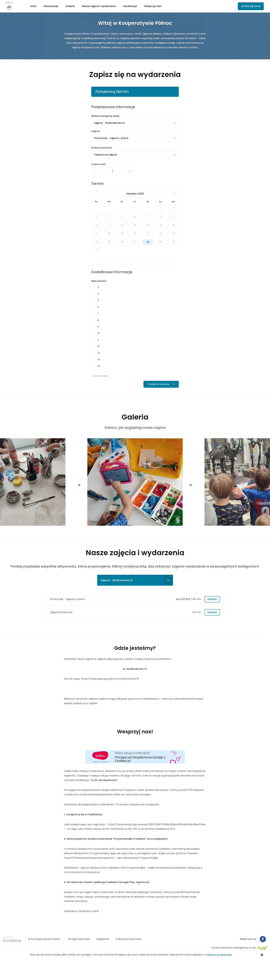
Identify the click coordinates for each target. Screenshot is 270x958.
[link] (15, 6)
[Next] (190, 485)
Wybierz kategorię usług (105, 116)
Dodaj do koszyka (158, 384)
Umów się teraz (250, 6)
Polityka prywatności (128, 939)
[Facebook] (263, 939)
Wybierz (212, 599)
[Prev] (79, 485)
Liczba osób (98, 164)
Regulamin (103, 939)
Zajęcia (95, 131)
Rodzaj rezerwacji (101, 147)
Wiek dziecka (98, 281)
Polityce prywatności (219, 954)
